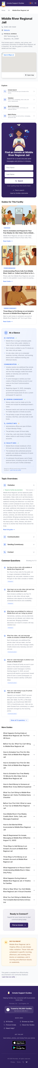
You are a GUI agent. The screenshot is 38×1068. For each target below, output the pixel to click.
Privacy (13, 1062)
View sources (29, 490)
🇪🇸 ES (31, 3)
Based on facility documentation (14, 490)
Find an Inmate (11, 1025)
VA (9, 10)
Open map (30, 75)
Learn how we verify (15, 470)
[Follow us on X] (23, 1062)
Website (7, 30)
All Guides (9, 1021)
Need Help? (10, 1028)
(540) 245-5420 (10, 27)
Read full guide (8, 529)
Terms (19, 1062)
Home (3, 10)
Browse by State (27, 1021)
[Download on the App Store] (19, 1043)
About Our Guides (28, 1025)
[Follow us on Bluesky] (26, 1062)
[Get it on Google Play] (19, 1048)
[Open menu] (35, 3)
